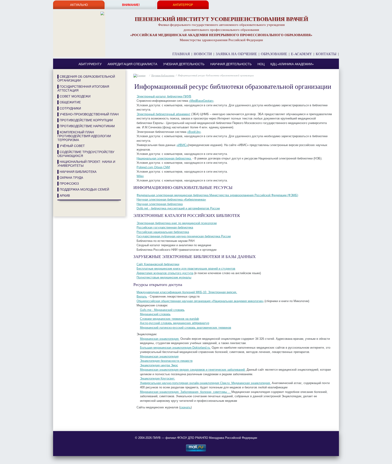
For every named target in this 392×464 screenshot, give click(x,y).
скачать (185, 407)
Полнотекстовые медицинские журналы (164, 277)
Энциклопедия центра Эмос (159, 365)
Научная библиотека (162, 75)
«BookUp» (194, 132)
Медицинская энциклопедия (159, 356)
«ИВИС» (182, 145)
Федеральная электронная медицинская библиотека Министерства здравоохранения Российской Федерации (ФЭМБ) (217, 195)
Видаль (142, 296)
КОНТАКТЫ (326, 54)
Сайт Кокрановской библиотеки (158, 264)
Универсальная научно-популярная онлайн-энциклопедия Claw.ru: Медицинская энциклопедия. (205, 383)
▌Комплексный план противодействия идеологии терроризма (84, 136)
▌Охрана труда (70, 177)
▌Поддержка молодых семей (83, 189)
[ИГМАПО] (65, 211)
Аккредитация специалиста (132, 64)
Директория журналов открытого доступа (165, 273)
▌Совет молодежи (74, 96)
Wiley (140, 176)
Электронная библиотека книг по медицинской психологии (177, 223)
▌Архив (63, 195)
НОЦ (261, 64)
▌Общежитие (69, 102)
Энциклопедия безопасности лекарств (166, 360)
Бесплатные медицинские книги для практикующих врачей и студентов (186, 268)
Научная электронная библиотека (160, 204)
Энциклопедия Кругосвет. (157, 378)
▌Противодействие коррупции (85, 120)
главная (181, 54)
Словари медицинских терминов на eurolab (169, 318)
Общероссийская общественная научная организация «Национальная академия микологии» (200, 301)
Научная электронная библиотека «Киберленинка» (171, 199)
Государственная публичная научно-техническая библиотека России (184, 236)
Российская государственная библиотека (165, 227)
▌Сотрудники (69, 108)
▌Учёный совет (71, 146)
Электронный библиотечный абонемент (163, 114)
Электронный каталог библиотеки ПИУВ (164, 96)
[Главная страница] (79, 14)
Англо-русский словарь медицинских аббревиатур (174, 323)
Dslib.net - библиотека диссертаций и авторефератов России (178, 208)
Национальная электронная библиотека (164, 158)
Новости (203, 54)
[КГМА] (63, 211)
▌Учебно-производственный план (88, 114)
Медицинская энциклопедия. (159, 338)
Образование (274, 54)
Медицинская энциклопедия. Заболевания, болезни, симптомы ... (185, 392)
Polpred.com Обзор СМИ (153, 167)
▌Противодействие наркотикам (86, 126)
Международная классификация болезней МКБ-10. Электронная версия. (187, 292)
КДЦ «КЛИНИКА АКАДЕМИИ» (292, 64)
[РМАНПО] (58, 211)
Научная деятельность (231, 64)
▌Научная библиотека (76, 172)
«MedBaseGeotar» (201, 100)
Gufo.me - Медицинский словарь (162, 310)
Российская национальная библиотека (163, 232)
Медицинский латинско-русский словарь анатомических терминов (185, 327)
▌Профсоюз (68, 183)
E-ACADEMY (301, 54)
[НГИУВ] (61, 211)
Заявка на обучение (236, 54)
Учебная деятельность (183, 64)
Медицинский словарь (155, 314)
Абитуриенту (90, 64)
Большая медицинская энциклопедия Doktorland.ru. (175, 347)
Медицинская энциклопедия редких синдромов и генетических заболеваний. (193, 369)
